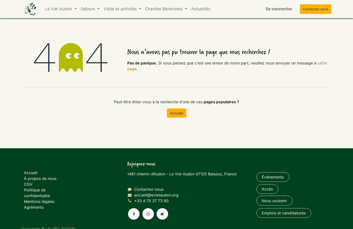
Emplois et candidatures (284, 213)
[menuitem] (200, 9)
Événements (273, 177)
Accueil (176, 113)
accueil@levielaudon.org (156, 195)
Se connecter (279, 8)
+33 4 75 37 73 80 (151, 200)
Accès (267, 189)
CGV (28, 184)
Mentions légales (39, 201)
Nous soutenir (274, 200)
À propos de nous (40, 178)
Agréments (34, 207)
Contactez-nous (149, 189)
